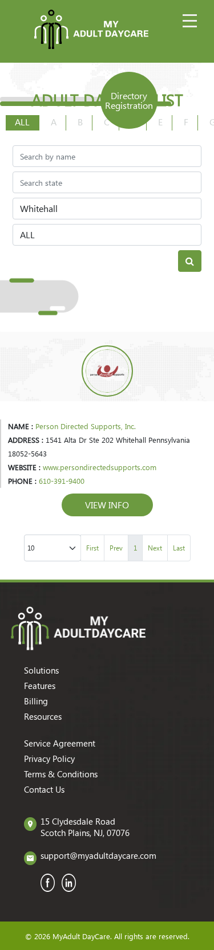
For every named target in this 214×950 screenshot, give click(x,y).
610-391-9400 (61, 481)
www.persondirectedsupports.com (99, 467)
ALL (22, 122)
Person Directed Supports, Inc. (85, 426)
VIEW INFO (107, 505)
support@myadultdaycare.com (98, 855)
